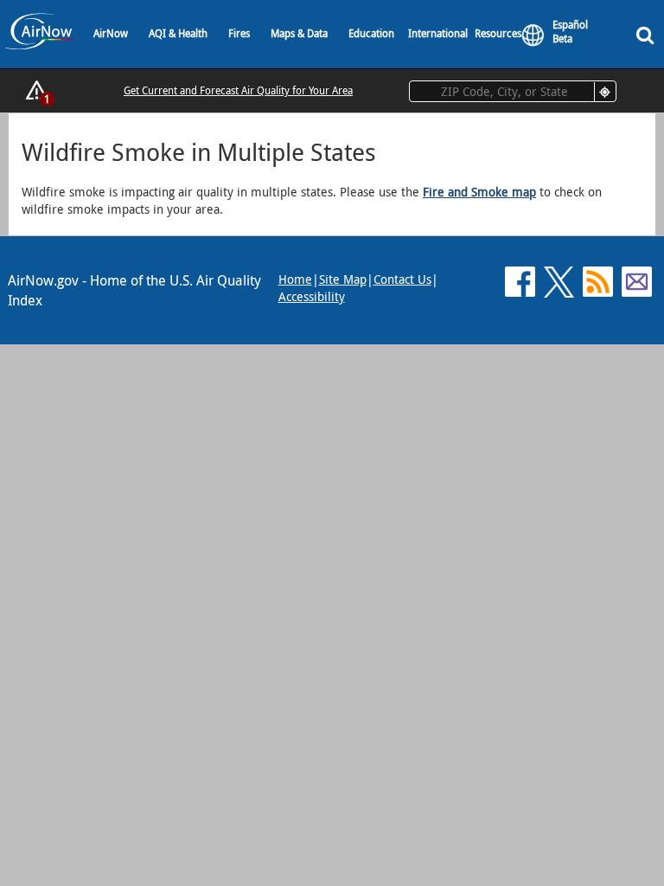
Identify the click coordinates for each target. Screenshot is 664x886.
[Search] (648, 34)
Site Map (343, 279)
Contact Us (402, 279)
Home (295, 279)
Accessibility (311, 296)
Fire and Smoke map (479, 191)
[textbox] (512, 91)
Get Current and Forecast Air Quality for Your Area (238, 90)
